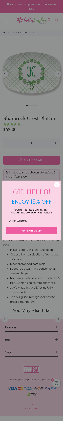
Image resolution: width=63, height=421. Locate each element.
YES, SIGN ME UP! (31, 230)
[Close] (57, 185)
